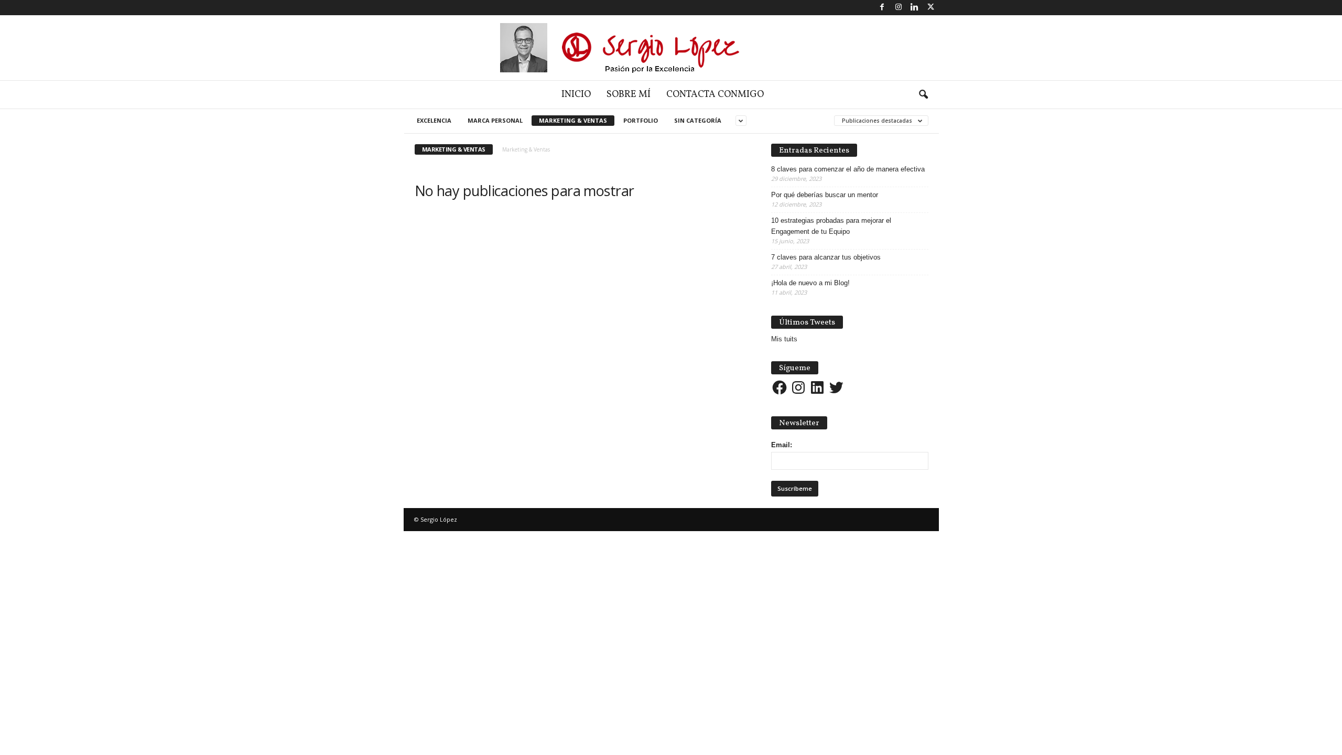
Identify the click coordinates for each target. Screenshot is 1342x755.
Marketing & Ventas (573, 120)
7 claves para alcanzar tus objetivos (826, 257)
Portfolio (640, 120)
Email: (781, 445)
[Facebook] (882, 7)
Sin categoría (697, 120)
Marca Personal (495, 120)
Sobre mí (629, 94)
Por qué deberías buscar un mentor (824, 195)
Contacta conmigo (715, 94)
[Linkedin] (914, 7)
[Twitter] (931, 7)
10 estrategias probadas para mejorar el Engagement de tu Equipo (831, 226)
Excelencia (434, 120)
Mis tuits (784, 339)
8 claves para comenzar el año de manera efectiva (848, 169)
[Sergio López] (671, 47)
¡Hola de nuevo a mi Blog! (810, 283)
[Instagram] (898, 7)
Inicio (576, 94)
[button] (923, 94)
